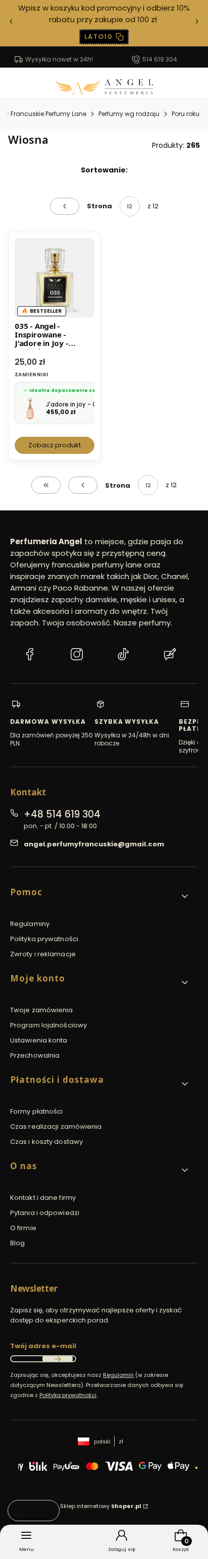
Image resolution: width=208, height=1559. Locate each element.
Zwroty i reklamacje (43, 954)
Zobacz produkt (54, 444)
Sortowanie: (104, 170)
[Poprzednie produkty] (82, 485)
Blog (17, 1243)
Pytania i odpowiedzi (44, 1213)
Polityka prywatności (44, 939)
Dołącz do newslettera (57, 1358)
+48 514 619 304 (62, 814)
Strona (99, 206)
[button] (100, 896)
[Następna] (197, 23)
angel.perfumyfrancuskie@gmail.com (94, 844)
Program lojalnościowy (48, 1025)
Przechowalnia (35, 1055)
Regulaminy (29, 924)
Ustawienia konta (39, 1040)
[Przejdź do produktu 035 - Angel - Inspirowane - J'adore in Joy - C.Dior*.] (54, 278)
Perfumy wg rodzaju (129, 113)
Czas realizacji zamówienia (56, 1126)
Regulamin (118, 1375)
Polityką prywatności (67, 1395)
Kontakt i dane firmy (43, 1197)
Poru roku (185, 113)
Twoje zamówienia (41, 1010)
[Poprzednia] (11, 23)
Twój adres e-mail (43, 1346)
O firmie (23, 1228)
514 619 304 (159, 59)
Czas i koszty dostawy (46, 1141)
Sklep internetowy (100, 1506)
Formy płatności (36, 1111)
